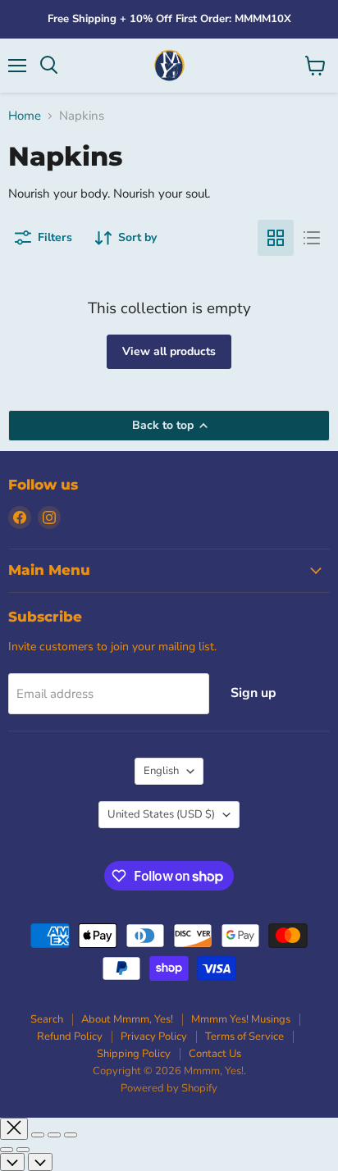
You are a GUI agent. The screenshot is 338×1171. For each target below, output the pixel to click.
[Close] (14, 1129)
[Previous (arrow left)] (6, 1149)
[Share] (37, 1134)
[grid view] (276, 238)
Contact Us (215, 1053)
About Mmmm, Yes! (127, 1019)
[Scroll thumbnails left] (12, 1162)
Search (46, 1019)
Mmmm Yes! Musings (240, 1019)
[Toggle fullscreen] (54, 1134)
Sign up (253, 693)
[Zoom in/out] (70, 1134)
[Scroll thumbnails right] (40, 1162)
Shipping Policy (134, 1053)
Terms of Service (244, 1036)
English (161, 770)
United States (161, 814)
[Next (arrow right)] (23, 1149)
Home (24, 116)
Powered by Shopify (169, 1088)
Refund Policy (70, 1036)
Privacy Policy (154, 1036)
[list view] (312, 238)
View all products (169, 351)
